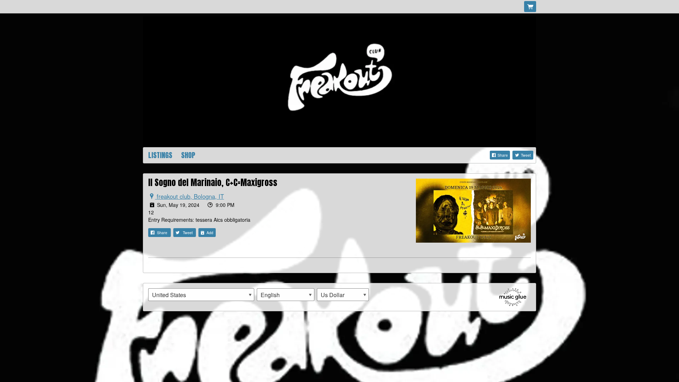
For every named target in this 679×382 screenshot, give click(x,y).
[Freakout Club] (339, 81)
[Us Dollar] (343, 294)
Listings (160, 155)
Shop (188, 155)
